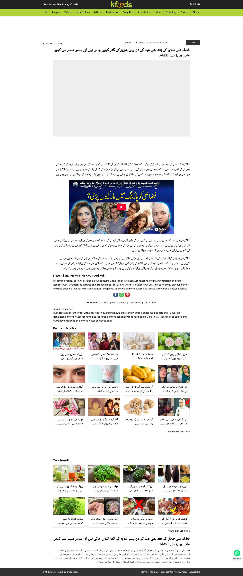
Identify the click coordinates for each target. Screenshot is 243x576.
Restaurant (112, 12)
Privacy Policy (180, 572)
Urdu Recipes (83, 12)
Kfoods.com (72, 572)
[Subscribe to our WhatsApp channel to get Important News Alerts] (237, 553)
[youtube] (198, 4)
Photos (184, 12)
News (106, 302)
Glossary (197, 12)
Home (144, 572)
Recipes (56, 12)
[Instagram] (194, 4)
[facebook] (190, 4)
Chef (158, 12)
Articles (98, 12)
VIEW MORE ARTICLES (178, 431)
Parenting (171, 12)
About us (154, 572)
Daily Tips (128, 12)
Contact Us (166, 572)
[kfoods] (121, 4)
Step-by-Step (145, 12)
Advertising (194, 572)
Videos (68, 12)
